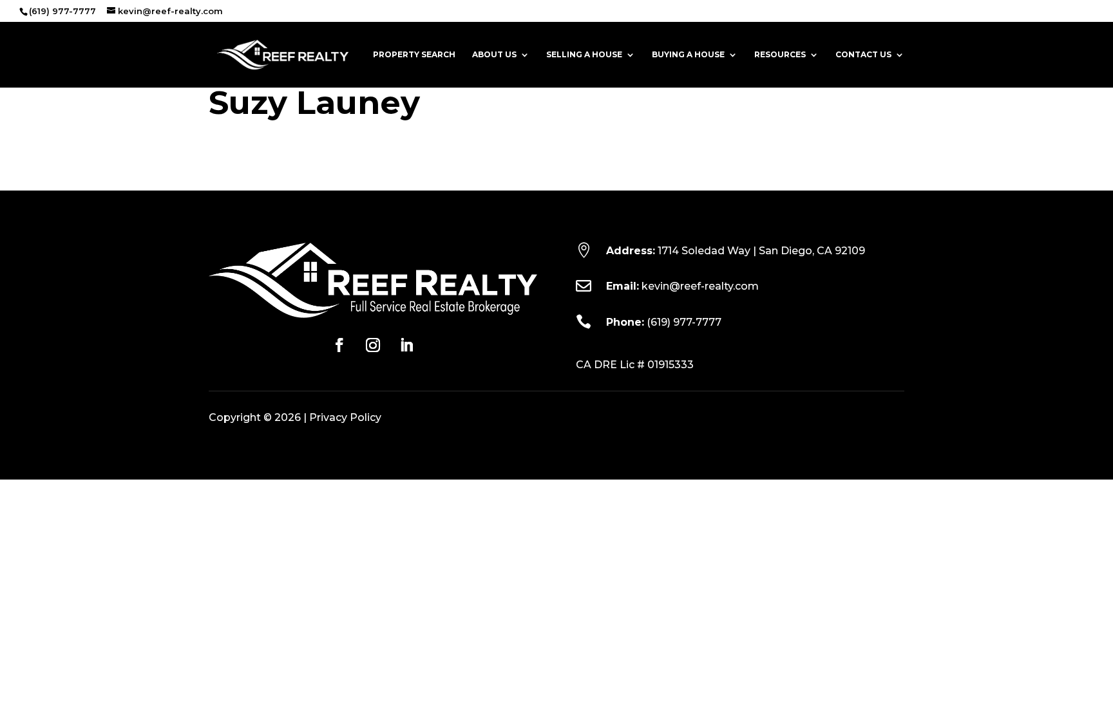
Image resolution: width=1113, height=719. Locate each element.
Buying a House (688, 54)
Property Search (414, 54)
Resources (780, 54)
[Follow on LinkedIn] (406, 345)
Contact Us (863, 54)
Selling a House (584, 54)
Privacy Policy (345, 417)
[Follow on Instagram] (373, 345)
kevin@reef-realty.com (700, 286)
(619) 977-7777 (684, 322)
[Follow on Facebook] (339, 345)
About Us (494, 54)
